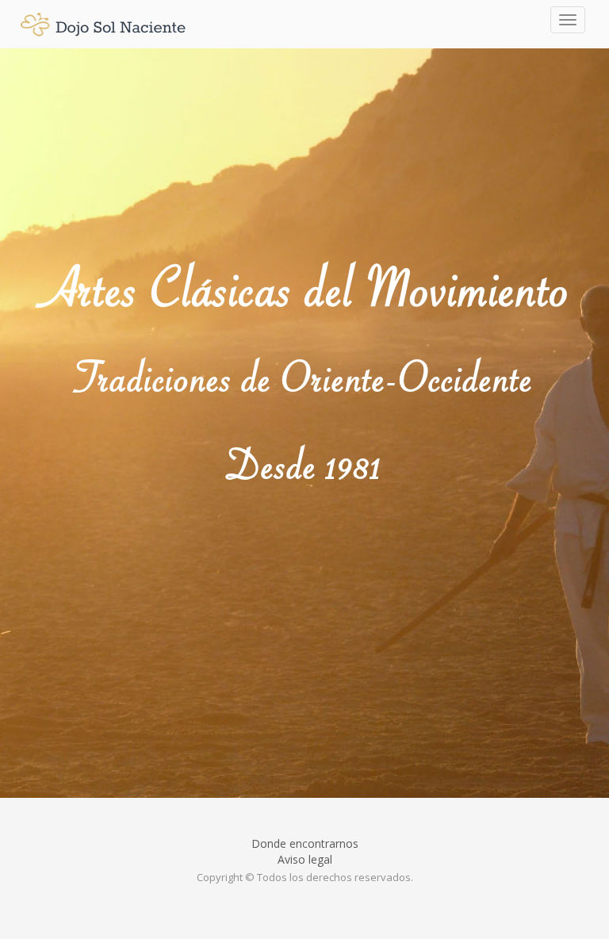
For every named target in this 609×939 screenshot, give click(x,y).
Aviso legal (305, 859)
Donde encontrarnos (304, 843)
